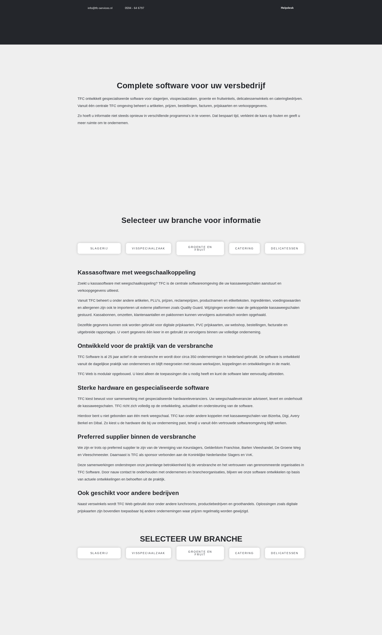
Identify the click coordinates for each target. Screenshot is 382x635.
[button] (81, 173)
